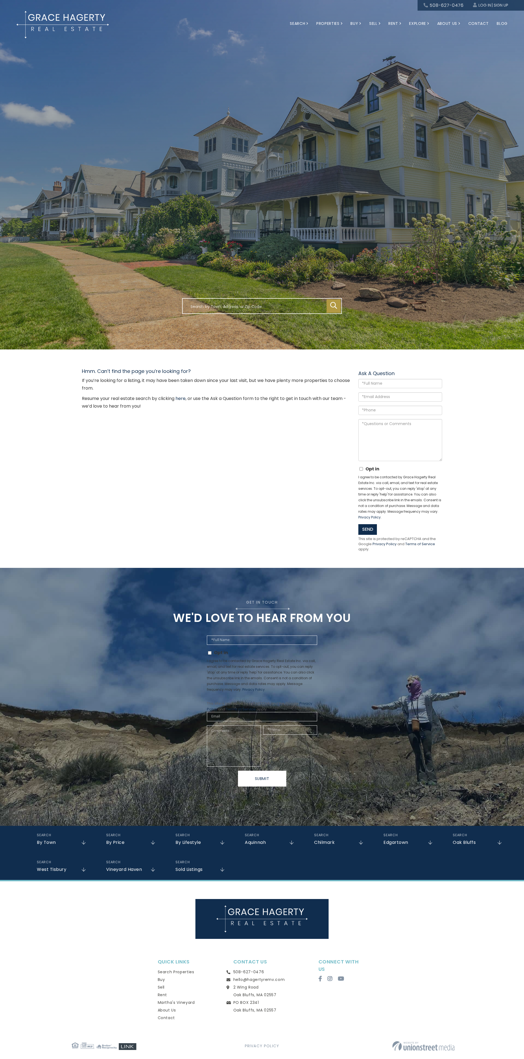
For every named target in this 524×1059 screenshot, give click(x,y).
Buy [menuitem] (354, 23)
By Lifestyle (188, 842)
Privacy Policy (369, 517)
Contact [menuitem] (478, 23)
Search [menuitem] (297, 23)
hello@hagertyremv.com (259, 979)
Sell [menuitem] (373, 23)
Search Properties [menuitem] (176, 972)
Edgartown (395, 842)
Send (367, 529)
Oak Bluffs (464, 842)
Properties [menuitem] (328, 23)
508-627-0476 (447, 5)
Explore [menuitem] (417, 23)
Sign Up (501, 5)
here (180, 398)
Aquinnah (255, 842)
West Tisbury (51, 869)
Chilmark (324, 842)
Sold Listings (189, 869)
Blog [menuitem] (502, 23)
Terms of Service (420, 544)
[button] (334, 306)
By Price (115, 842)
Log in (484, 5)
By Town (46, 842)
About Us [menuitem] (447, 23)
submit (262, 778)
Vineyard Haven (124, 869)
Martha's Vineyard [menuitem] (176, 1002)
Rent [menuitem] (393, 23)
